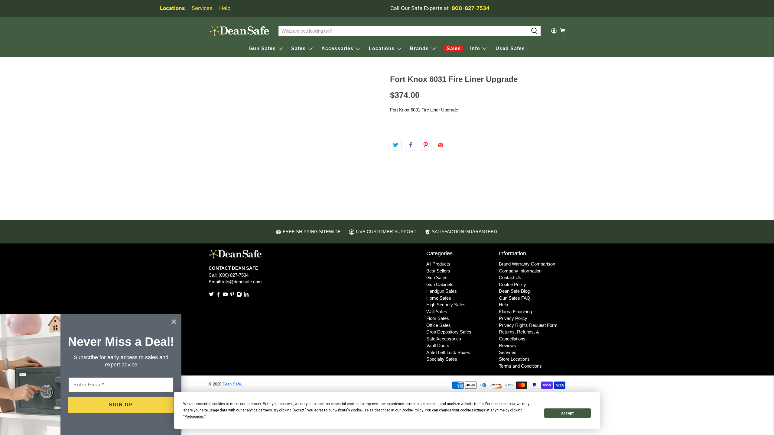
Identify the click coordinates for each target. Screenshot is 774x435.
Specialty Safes (441, 359)
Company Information (520, 270)
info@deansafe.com (242, 281)
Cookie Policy (512, 284)
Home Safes (438, 298)
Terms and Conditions (520, 366)
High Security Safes (446, 304)
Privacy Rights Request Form (528, 325)
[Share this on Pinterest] (425, 144)
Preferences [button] (194, 416)
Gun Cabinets (440, 284)
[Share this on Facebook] (410, 144)
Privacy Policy (513, 318)
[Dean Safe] (239, 31)
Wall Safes (436, 311)
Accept (567, 413)
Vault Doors (437, 345)
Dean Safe (232, 384)
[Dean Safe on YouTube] (225, 295)
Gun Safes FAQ (514, 298)
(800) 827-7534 (234, 275)
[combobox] (403, 31)
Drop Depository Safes (448, 331)
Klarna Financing (515, 311)
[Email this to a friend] (440, 144)
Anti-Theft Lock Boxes (448, 352)
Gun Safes (436, 277)
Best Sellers (438, 270)
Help (224, 8)
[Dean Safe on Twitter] (211, 295)
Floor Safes (437, 318)
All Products (438, 263)
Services (202, 8)
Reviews (507, 345)
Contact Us (510, 277)
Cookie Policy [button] (412, 410)
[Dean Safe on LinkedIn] (246, 295)
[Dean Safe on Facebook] (218, 295)
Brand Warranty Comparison (527, 263)
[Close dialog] (173, 321)
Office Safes (438, 325)
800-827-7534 (471, 8)
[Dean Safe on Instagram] (239, 295)
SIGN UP (121, 404)
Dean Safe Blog (514, 291)
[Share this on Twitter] (396, 144)
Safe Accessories (443, 338)
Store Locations (514, 359)
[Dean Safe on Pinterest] (232, 295)
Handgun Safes (441, 291)
